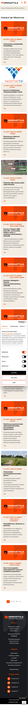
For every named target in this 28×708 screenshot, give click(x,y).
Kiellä (14, 382)
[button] (24, 703)
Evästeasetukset (13, 669)
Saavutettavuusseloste (14, 665)
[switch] (24, 357)
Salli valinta (14, 377)
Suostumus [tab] (5, 326)
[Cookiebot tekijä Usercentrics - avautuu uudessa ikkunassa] (20, 322)
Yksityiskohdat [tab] (14, 326)
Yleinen (12, 133)
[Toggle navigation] (26, 3)
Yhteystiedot (14, 653)
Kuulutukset (14, 226)
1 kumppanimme (9, 334)
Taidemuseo (14, 660)
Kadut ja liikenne (16, 39)
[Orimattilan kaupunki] (9, 3)
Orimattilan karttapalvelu (13, 663)
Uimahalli (14, 658)
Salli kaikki (14, 372)
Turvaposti (14, 636)
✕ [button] (26, 696)
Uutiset (12, 41)
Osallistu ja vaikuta (14, 655)
